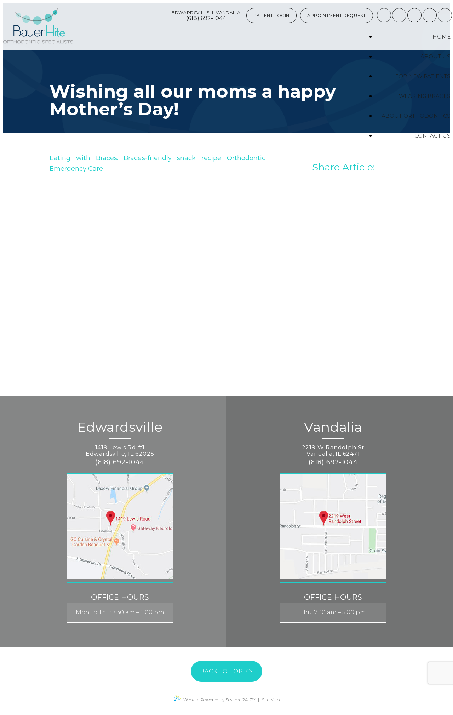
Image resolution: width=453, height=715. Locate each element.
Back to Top (222, 671)
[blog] (430, 15)
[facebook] (384, 15)
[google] (399, 15)
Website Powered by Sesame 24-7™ (219, 699)
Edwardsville (190, 12)
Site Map (271, 699)
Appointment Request (336, 15)
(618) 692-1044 (206, 18)
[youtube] (445, 15)
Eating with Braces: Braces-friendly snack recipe (135, 158)
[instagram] (414, 15)
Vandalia (228, 12)
